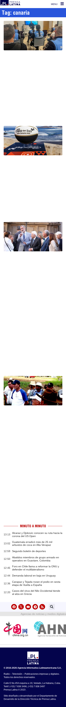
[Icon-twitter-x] (21, 607)
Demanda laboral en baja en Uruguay (34, 575)
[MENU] (62, 4)
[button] (52, 607)
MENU (54, 4)
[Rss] (42, 607)
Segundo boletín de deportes (29, 551)
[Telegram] (35, 607)
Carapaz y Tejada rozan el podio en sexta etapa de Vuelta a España (36, 583)
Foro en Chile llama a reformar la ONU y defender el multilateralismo (35, 568)
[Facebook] (14, 607)
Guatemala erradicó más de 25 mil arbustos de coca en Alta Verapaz (32, 543)
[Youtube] (28, 607)
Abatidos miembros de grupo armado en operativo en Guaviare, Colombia (35, 559)
